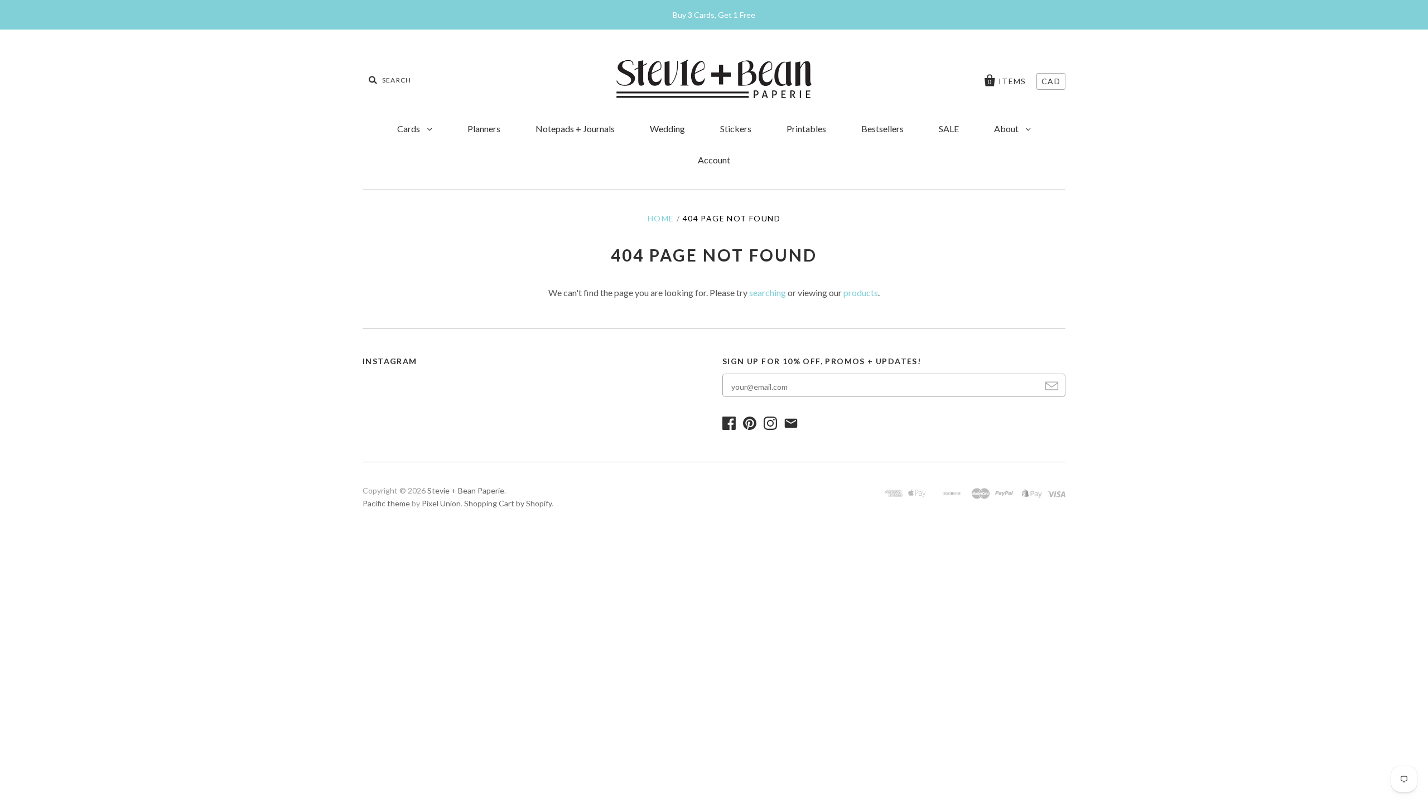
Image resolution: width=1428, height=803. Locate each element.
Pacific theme (386, 503)
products (860, 292)
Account (714, 159)
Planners (483, 128)
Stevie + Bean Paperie (465, 490)
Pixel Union (441, 503)
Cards (409, 128)
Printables (806, 128)
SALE (949, 128)
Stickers (735, 128)
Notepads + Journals (575, 128)
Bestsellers (882, 128)
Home (661, 218)
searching (767, 292)
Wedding (667, 128)
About (1007, 128)
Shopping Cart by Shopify (508, 503)
